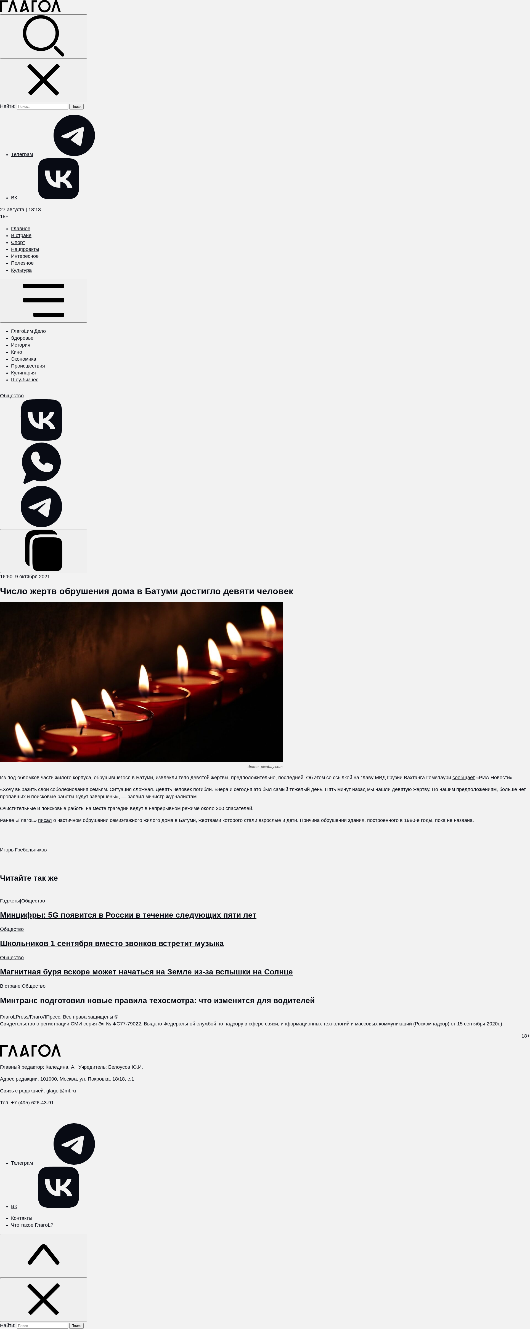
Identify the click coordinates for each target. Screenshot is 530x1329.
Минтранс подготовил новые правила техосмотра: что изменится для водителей (157, 1000)
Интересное (25, 256)
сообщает (463, 777)
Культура (21, 270)
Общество (12, 395)
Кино (16, 352)
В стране (21, 235)
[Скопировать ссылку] (43, 551)
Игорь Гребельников (23, 850)
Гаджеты (10, 901)
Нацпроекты (25, 249)
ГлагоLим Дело (28, 331)
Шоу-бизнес (24, 379)
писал (45, 820)
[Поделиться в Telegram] (41, 525)
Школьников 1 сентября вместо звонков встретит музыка (112, 943)
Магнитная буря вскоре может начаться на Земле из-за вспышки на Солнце (146, 972)
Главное (20, 228)
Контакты (21, 1218)
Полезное (22, 263)
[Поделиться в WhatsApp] (41, 482)
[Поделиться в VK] (41, 439)
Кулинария (23, 373)
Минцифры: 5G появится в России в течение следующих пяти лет (128, 915)
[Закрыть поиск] (43, 80)
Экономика (23, 359)
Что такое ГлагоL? (32, 1225)
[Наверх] (43, 1256)
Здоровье (22, 338)
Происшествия (28, 366)
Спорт (18, 242)
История (20, 345)
